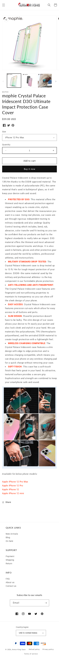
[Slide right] (56, 81)
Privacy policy (48, 649)
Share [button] (8, 502)
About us (10, 582)
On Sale (9, 541)
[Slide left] (3, 81)
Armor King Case (19, 649)
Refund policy (34, 649)
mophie (5, 92)
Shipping (10, 560)
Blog (8, 537)
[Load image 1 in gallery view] (14, 81)
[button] (3, 5)
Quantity (6, 144)
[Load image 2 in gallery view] (29, 81)
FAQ (8, 579)
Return (9, 563)
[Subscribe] (46, 603)
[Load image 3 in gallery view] (45, 81)
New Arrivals (12, 534)
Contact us (11, 586)
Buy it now (29, 169)
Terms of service (31, 654)
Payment (10, 556)
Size (4, 131)
